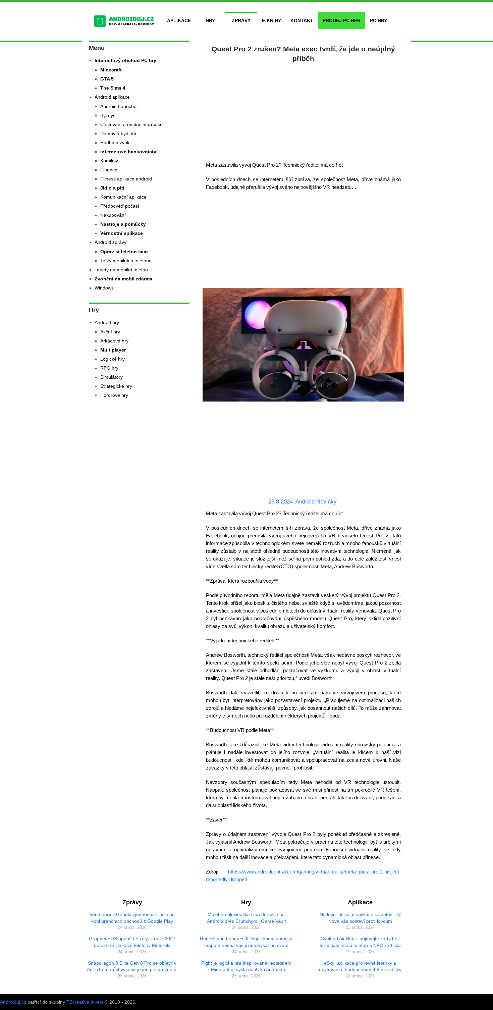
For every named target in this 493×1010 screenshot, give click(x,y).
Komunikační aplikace (123, 197)
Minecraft (111, 69)
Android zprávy (110, 242)
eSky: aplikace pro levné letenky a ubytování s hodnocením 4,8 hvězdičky (360, 966)
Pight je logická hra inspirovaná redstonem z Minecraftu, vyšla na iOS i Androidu (246, 966)
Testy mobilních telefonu (126, 260)
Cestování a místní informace (131, 124)
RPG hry (109, 368)
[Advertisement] (303, 111)
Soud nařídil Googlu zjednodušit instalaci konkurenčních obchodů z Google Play (132, 918)
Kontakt (301, 20)
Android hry (107, 322)
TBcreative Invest (84, 1002)
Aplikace (179, 20)
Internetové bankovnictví (129, 151)
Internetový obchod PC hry (125, 60)
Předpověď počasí (119, 206)
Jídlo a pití (112, 188)
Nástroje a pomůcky (123, 224)
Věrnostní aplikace (121, 233)
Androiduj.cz (13, 1002)
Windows (104, 287)
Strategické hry (116, 386)
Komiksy (109, 160)
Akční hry (110, 331)
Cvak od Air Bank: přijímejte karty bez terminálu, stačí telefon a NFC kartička (360, 942)
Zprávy (241, 20)
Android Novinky (316, 501)
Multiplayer (113, 350)
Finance (108, 169)
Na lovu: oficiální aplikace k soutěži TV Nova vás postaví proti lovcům (360, 918)
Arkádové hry (114, 340)
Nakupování (113, 215)
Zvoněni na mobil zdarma (123, 278)
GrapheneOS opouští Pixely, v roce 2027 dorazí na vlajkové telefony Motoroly (132, 942)
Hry (210, 20)
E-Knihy (271, 20)
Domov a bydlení (118, 133)
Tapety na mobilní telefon (121, 269)
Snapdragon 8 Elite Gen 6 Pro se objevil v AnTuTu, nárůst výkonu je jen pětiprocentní (132, 966)
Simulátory (111, 377)
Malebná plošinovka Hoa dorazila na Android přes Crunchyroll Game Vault (246, 918)
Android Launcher (119, 106)
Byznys (107, 115)
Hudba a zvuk (114, 142)
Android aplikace (112, 97)
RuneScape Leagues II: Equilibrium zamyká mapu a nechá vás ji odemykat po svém (246, 942)
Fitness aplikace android (126, 178)
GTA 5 (107, 79)
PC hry (378, 20)
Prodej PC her (342, 20)
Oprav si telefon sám (124, 251)
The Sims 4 (112, 88)
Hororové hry (114, 395)
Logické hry (112, 359)
